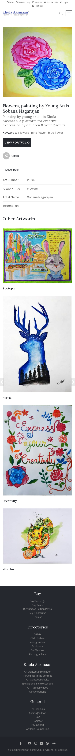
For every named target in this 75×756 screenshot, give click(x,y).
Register (39, 6)
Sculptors (37, 646)
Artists (38, 634)
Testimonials (37, 709)
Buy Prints (37, 605)
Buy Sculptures (37, 613)
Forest (7, 398)
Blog (37, 717)
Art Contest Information (37, 672)
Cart (12, 2)
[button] (61, 14)
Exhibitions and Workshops (37, 683)
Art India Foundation (37, 729)
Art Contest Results (37, 679)
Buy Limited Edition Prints (37, 609)
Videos (42, 713)
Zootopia (9, 288)
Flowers (23, 132)
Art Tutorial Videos (37, 687)
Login (65, 2)
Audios (33, 713)
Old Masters (37, 650)
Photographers (37, 654)
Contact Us (52, 2)
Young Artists (37, 642)
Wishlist (38, 2)
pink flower (38, 132)
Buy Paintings (37, 601)
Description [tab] (12, 169)
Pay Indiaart (37, 725)
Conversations (37, 691)
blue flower (55, 132)
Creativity (10, 501)
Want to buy (24, 2)
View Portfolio (17, 142)
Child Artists (38, 638)
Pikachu (8, 569)
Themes (37, 617)
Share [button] (12, 156)
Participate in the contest (37, 676)
